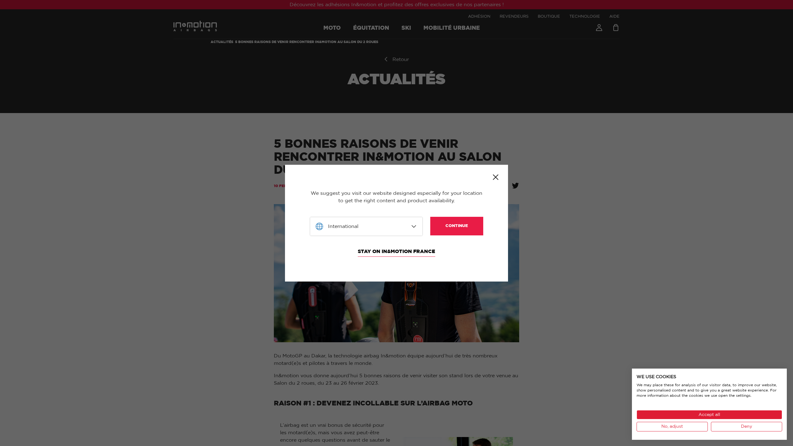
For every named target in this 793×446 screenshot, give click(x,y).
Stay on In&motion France (396, 251)
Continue (456, 226)
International (343, 226)
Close (496, 177)
